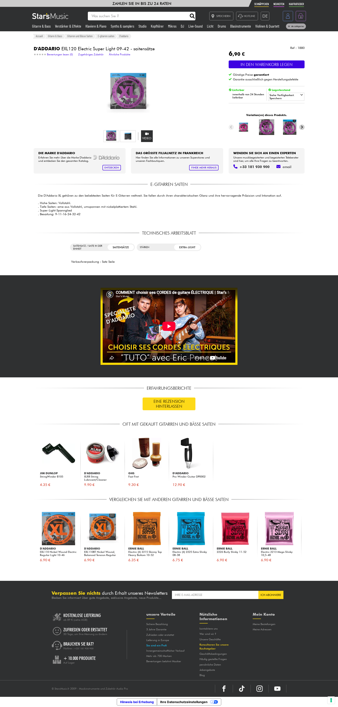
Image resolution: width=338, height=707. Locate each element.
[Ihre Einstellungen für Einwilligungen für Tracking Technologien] (331, 700)
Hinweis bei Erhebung (137, 702)
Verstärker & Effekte (68, 26)
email (287, 167)
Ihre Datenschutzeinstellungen (184, 702)
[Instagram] (259, 688)
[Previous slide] (231, 127)
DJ (183, 26)
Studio (142, 26)
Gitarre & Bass (41, 26)
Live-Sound (195, 26)
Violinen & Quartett (267, 26)
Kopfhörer (158, 26)
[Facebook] (224, 688)
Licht (210, 26)
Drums (222, 26)
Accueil (39, 36)
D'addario (123, 36)
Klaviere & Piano (96, 26)
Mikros (172, 26)
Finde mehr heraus (204, 167)
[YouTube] (277, 688)
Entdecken (111, 167)
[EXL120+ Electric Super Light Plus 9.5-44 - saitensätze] (243, 127)
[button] (111, 136)
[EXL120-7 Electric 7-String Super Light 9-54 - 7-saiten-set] (290, 127)
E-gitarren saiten (106, 36)
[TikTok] (242, 688)
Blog (202, 675)
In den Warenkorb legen (267, 64)
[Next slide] (302, 127)
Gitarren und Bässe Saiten (80, 36)
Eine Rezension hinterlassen (169, 404)
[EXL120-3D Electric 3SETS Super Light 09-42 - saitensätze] (266, 127)
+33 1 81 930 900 (83, 648)
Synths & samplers (123, 26)
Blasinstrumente (241, 26)
